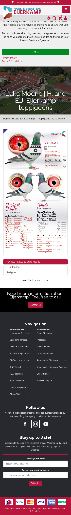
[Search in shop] (54, 18)
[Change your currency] (48, 18)
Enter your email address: (35, 470)
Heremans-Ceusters (19, 333)
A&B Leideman (17, 381)
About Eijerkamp (44, 333)
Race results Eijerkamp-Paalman (52, 367)
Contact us (35, 305)
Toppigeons (43, 118)
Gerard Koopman (18, 387)
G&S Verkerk (15, 367)
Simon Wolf (15, 394)
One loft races (43, 374)
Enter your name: (36, 459)
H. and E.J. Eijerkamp (23, 118)
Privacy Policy (9, 58)
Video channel (43, 347)
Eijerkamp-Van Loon (19, 347)
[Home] (22, 12)
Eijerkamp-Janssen (18, 340)
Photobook (41, 340)
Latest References (45, 353)
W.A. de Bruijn (16, 374)
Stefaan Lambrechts (19, 360)
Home (6, 118)
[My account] (65, 18)
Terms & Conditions (12, 61)
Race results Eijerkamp (47, 360)
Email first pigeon (44, 381)
